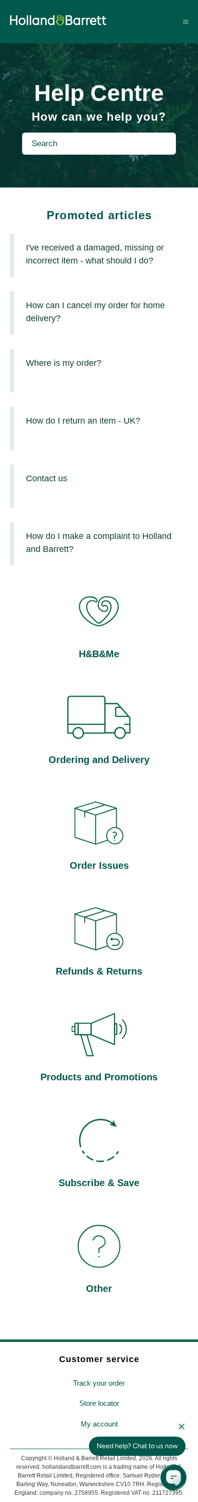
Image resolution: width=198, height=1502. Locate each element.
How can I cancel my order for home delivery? (95, 311)
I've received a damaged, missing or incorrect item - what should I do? (95, 254)
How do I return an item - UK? (83, 421)
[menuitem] (99, 1383)
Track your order (99, 1383)
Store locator (99, 1403)
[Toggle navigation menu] (186, 21)
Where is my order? (63, 363)
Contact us (46, 478)
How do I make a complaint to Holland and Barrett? (99, 542)
